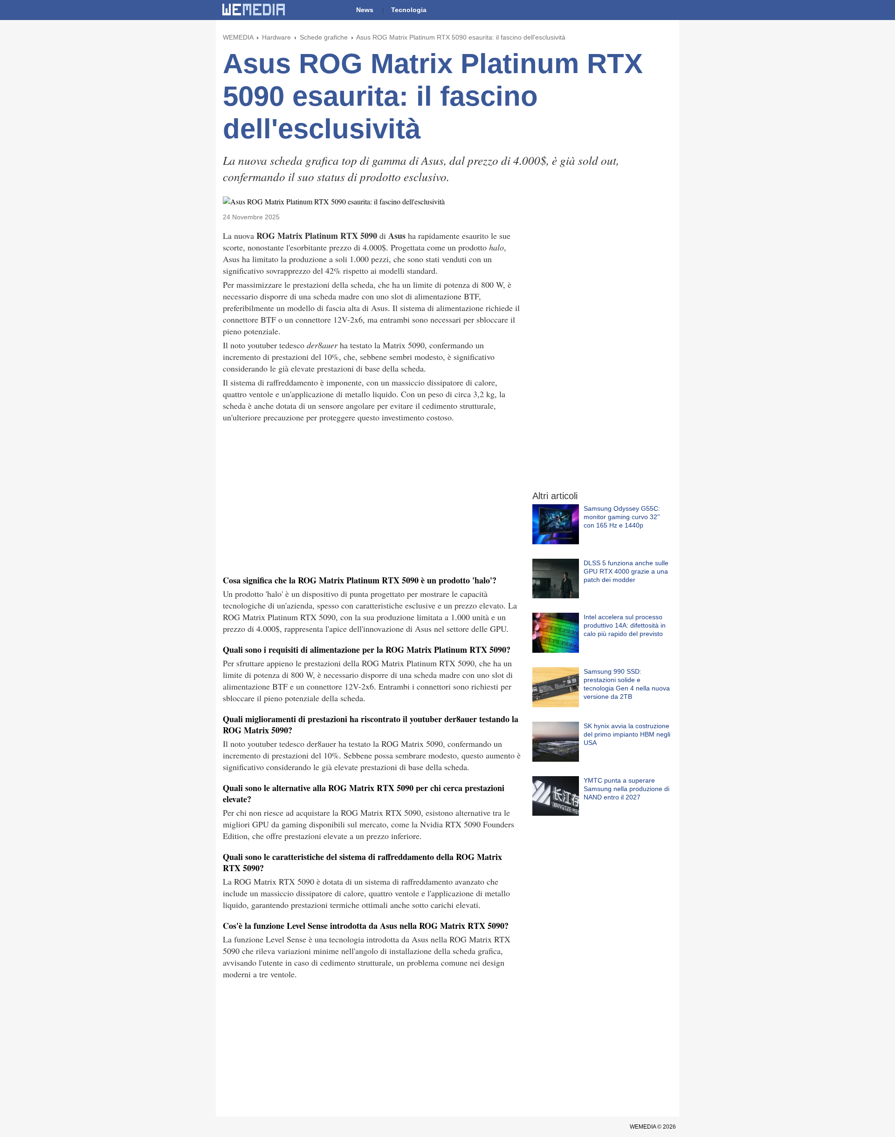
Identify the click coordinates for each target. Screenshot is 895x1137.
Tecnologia (409, 10)
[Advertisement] (372, 498)
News (364, 10)
